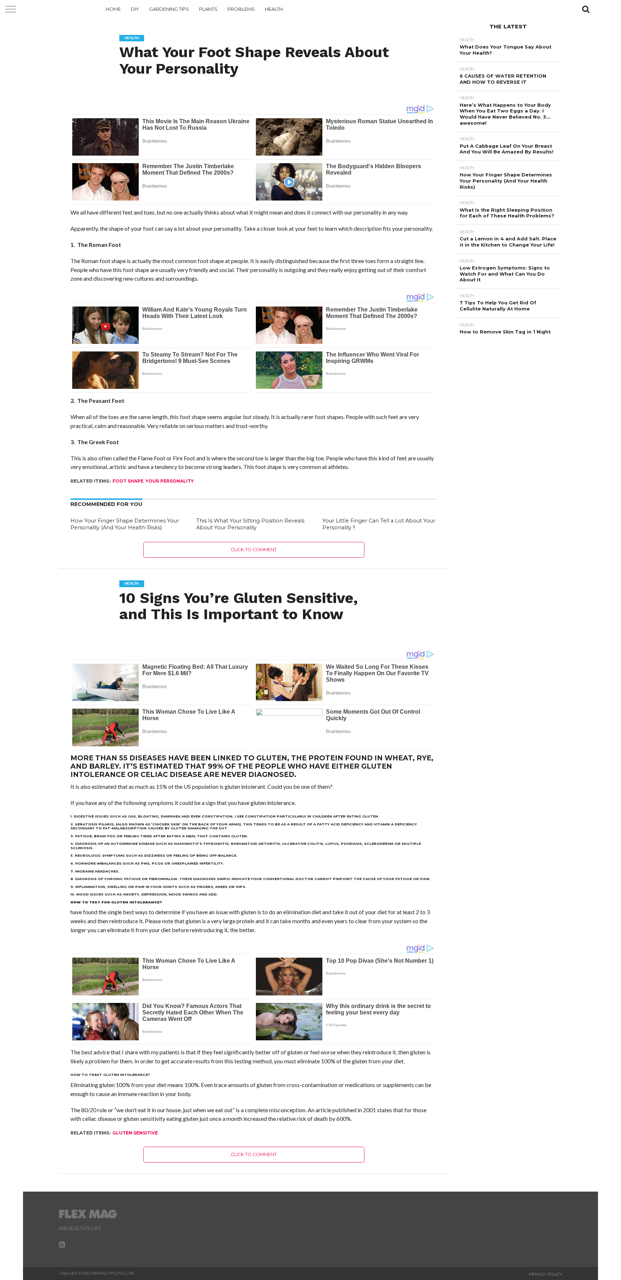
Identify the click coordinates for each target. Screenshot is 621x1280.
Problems (241, 9)
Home (113, 9)
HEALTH (274, 9)
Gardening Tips (169, 9)
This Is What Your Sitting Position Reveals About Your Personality (250, 524)
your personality (170, 481)
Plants (208, 9)
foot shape (127, 481)
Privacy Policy (545, 1274)
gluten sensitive (135, 1133)
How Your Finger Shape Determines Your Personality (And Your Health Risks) (124, 524)
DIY (135, 9)
